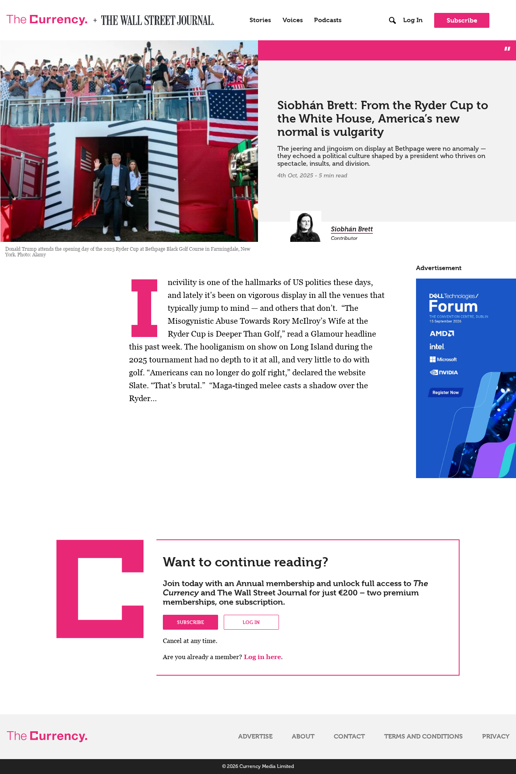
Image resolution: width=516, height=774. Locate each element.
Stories (260, 20)
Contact (349, 736)
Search (392, 3)
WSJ (108, 17)
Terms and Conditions (423, 736)
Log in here (262, 657)
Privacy (496, 736)
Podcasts (327, 20)
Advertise (255, 736)
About (303, 736)
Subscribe (462, 20)
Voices (293, 20)
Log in (251, 622)
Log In (412, 20)
